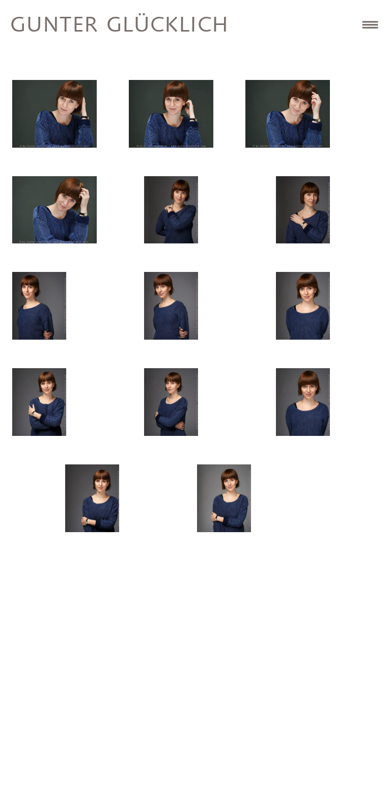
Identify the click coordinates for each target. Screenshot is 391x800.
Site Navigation (370, 24)
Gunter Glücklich (119, 26)
